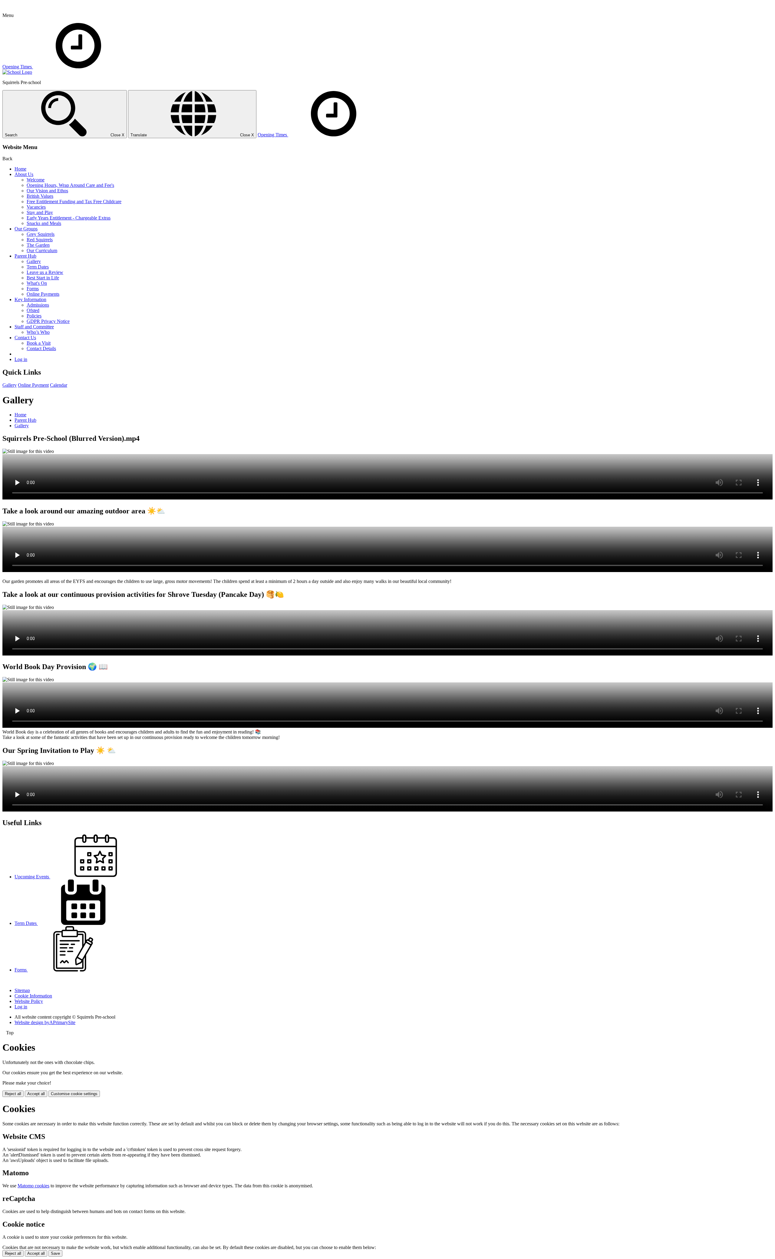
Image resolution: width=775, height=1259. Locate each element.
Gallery (34, 261)
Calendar (58, 385)
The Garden (38, 245)
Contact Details (41, 348)
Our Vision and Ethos (47, 190)
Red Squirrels (40, 239)
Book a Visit (39, 343)
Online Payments (43, 294)
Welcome (36, 179)
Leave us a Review (45, 272)
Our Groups (26, 228)
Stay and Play (40, 212)
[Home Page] (17, 72)
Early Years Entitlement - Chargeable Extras (68, 217)
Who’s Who (38, 332)
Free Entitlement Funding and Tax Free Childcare (74, 201)
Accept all (36, 1093)
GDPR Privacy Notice (48, 321)
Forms (33, 288)
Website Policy (29, 1001)
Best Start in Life (43, 277)
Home (20, 168)
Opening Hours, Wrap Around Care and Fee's (70, 185)
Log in (21, 359)
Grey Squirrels (40, 234)
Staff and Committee (34, 326)
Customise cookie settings (74, 1093)
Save (55, 1253)
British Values (40, 196)
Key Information (30, 299)
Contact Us (25, 337)
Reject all (13, 1093)
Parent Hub (25, 256)
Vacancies (36, 207)
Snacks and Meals (44, 223)
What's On (37, 283)
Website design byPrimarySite (45, 1022)
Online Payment (33, 385)
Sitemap (22, 990)
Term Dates (38, 266)
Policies (34, 315)
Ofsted (33, 310)
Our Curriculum (42, 250)
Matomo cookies (33, 1185)
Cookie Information (33, 995)
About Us (24, 174)
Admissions (38, 304)
